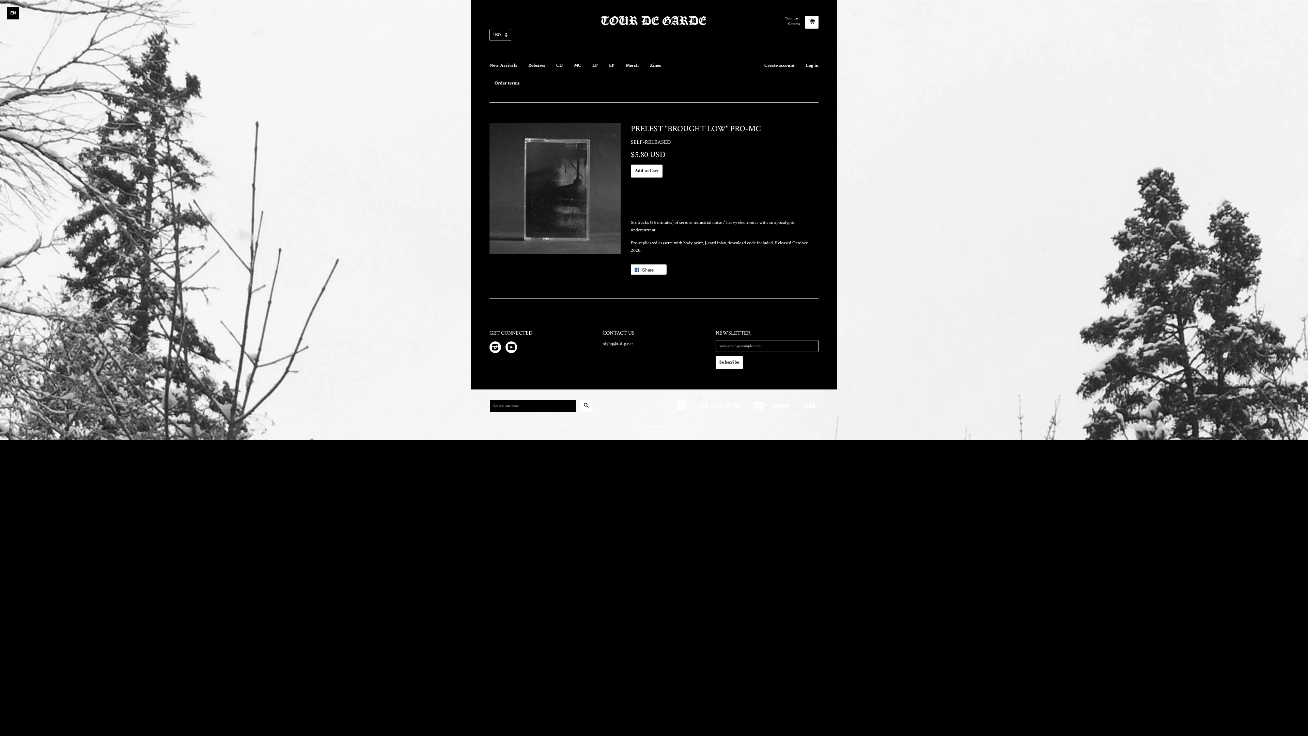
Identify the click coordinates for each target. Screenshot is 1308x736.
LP (595, 65)
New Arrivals (503, 65)
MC (577, 65)
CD (559, 65)
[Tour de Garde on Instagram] (495, 349)
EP (611, 65)
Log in (812, 65)
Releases (536, 65)
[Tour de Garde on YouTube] (511, 349)
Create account (779, 65)
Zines (655, 65)
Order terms (507, 83)
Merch (632, 65)
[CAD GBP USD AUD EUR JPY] (654, 37)
